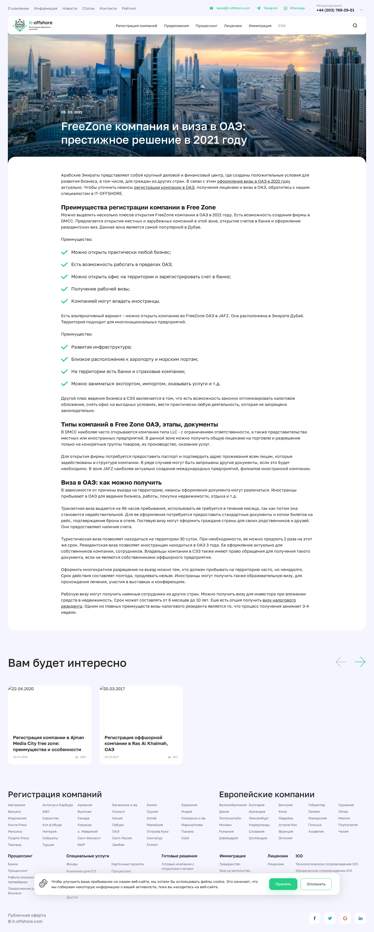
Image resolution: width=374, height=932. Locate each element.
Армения (85, 805)
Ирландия (257, 811)
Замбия (118, 845)
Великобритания (233, 805)
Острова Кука (157, 831)
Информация (45, 8)
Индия (186, 811)
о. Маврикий (88, 831)
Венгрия (285, 805)
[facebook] (314, 918)
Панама (187, 831)
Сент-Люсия (122, 838)
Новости (69, 8)
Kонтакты (108, 8)
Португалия (347, 825)
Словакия (256, 831)
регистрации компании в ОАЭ (164, 187)
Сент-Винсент (89, 838)
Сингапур (154, 838)
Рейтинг (129, 8)
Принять (283, 884)
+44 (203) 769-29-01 (335, 10)
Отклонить (316, 884)
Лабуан (118, 825)
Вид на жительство (235, 871)
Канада (83, 818)
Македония (317, 818)
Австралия (16, 805)
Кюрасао (85, 825)
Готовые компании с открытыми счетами (178, 866)
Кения (117, 818)
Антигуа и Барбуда (57, 805)
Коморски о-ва (193, 818)
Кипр (283, 811)
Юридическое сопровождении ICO (324, 871)
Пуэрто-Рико (18, 838)
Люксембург (259, 818)
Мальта (344, 818)
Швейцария (228, 838)
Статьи (88, 8)
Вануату (14, 811)
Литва (343, 811)
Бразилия (189, 805)
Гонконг (118, 811)
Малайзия (155, 825)
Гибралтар (316, 805)
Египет (152, 845)
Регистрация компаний (136, 25)
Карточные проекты (127, 864)
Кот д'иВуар (52, 825)
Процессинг (206, 25)
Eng (282, 25)
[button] (341, 662)
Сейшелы (50, 838)
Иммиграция (260, 25)
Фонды (72, 864)
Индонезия (17, 818)
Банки (13, 864)
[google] (345, 918)
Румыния (226, 831)
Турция (48, 845)
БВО (46, 811)
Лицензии (233, 25)
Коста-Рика (17, 825)
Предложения (176, 25)
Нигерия (49, 831)
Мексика (15, 831)
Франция (286, 831)
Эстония (285, 838)
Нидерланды (259, 825)
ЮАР (81, 845)
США (185, 838)
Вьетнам (84, 811)
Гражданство (230, 864)
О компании (18, 8)
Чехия (343, 831)
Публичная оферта (27, 915)
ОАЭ (115, 831)
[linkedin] (360, 918)
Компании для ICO (81, 871)
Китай (151, 818)
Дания (224, 811)
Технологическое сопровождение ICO (327, 864)
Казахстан (50, 818)
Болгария (256, 805)
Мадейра (286, 818)
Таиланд (14, 845)
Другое (72, 897)
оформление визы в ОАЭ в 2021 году (253, 181)
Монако (225, 825)
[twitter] (330, 918)
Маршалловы (192, 825)
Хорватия (316, 831)
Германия (346, 805)
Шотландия (258, 838)
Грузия (152, 811)
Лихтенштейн (230, 818)
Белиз (152, 805)
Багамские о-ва (124, 805)
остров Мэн (288, 825)
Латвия (314, 811)
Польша (314, 825)
